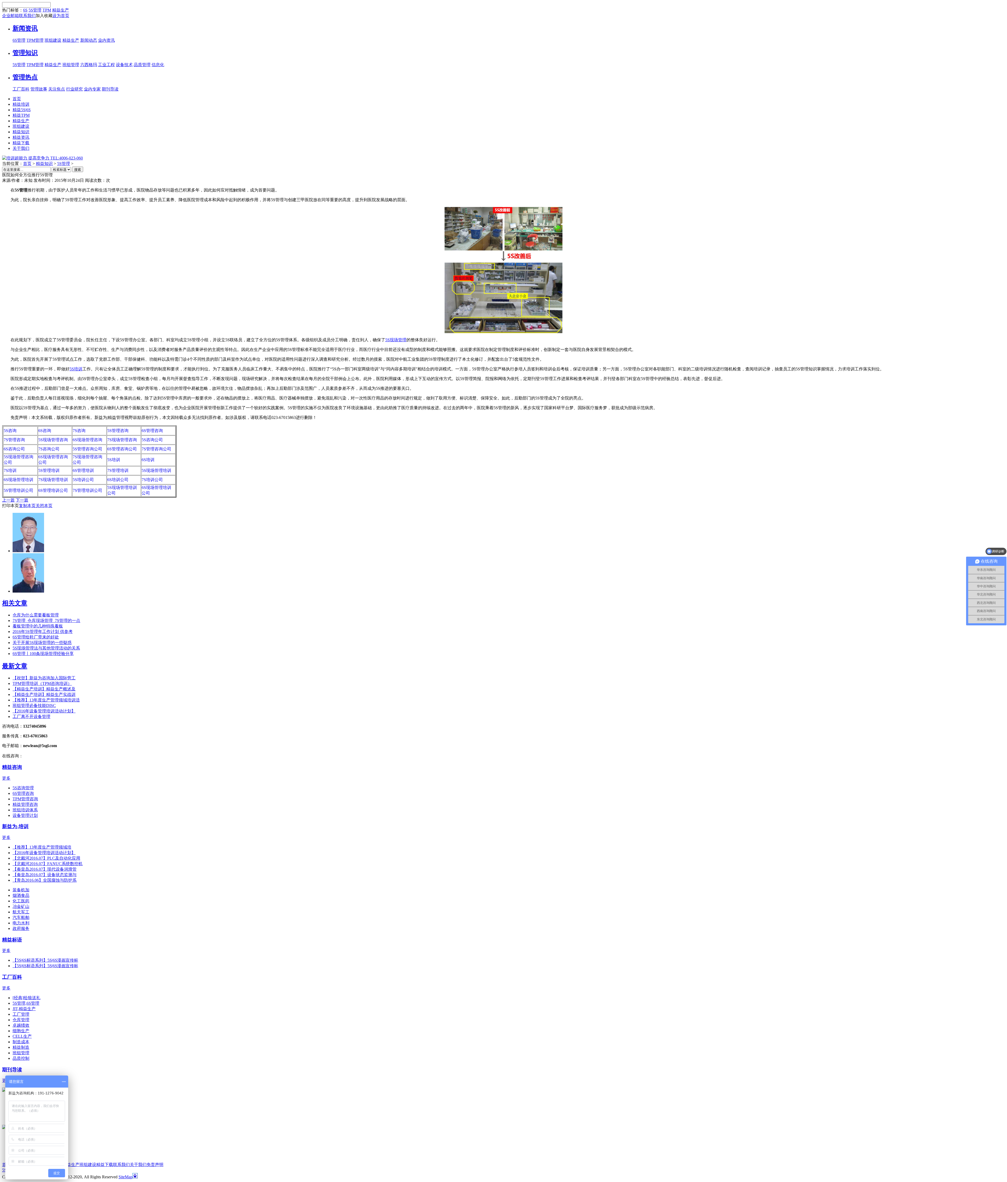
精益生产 (60, 10)
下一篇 (22, 500)
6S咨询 (44, 430)
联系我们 (27, 15)
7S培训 (10, 470)
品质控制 (21, 1058)
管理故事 (38, 89)
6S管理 (19, 40)
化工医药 (21, 901)
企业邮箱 (10, 15)
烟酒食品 (21, 895)
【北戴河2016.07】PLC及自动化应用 (46, 858)
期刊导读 (110, 89)
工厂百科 (21, 89)
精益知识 (44, 163)
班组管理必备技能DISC (34, 705)
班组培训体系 (25, 810)
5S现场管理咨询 (53, 440)
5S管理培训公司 (18, 490)
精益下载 (104, 1164)
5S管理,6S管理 (26, 1003)
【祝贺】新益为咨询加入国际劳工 (44, 678)
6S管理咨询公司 (122, 449)
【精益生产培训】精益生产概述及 (44, 689)
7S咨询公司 (49, 449)
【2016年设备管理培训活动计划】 (44, 711)
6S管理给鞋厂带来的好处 (36, 637)
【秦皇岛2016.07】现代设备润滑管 (45, 869)
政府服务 (21, 928)
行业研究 (74, 89)
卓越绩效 (21, 1025)
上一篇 (8, 500)
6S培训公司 (117, 479)
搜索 (77, 170)
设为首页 (60, 15)
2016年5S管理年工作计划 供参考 (43, 631)
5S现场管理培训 (156, 470)
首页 (27, 163)
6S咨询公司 (14, 449)
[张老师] (28, 551)
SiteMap (125, 1177)
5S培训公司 (83, 479)
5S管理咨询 (117, 430)
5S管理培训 (49, 470)
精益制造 (21, 1047)
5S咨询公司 (152, 440)
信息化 (158, 64)
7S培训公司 (152, 479)
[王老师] (28, 591)
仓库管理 (21, 1020)
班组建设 (53, 40)
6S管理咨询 (152, 430)
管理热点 (25, 77)
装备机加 (21, 890)
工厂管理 (21, 1014)
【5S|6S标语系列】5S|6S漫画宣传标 (45, 960)
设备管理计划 (25, 815)
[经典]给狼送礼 (26, 997)
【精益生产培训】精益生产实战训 (44, 694)
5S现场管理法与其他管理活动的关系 (46, 648)
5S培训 (113, 459)
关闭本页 (44, 505)
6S (25, 10)
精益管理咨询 (25, 804)
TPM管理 (35, 40)
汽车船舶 (21, 917)
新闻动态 (88, 40)
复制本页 (27, 505)
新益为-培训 (15, 826)
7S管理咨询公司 (156, 449)
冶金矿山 (21, 906)
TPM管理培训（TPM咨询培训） (42, 683)
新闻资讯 (25, 28)
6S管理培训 (83, 470)
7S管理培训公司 (87, 490)
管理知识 (25, 52)
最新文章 (14, 666)
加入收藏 (44, 15)
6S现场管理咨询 (87, 440)
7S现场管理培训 (53, 479)
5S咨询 (10, 430)
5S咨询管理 (23, 788)
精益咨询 (12, 767)
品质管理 (142, 64)
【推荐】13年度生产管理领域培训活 (46, 700)
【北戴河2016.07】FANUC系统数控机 (48, 863)
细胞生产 (21, 1031)
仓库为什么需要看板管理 (36, 615)
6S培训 (148, 459)
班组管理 (70, 64)
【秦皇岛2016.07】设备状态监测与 (45, 874)
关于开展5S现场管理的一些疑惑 (42, 642)
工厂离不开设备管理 (31, 716)
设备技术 (124, 64)
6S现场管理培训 (18, 479)
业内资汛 (106, 40)
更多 (6, 778)
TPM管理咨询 (25, 799)
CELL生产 (22, 1036)
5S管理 (35, 10)
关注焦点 (56, 89)
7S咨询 (79, 430)
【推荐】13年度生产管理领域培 (42, 847)
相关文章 (14, 603)
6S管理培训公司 (53, 490)
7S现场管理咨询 (122, 440)
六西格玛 (88, 64)
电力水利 (21, 923)
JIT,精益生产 (24, 1009)
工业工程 (106, 64)
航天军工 (21, 912)
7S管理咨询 (14, 440)
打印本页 (10, 505)
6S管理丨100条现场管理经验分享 (43, 653)
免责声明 (155, 1164)
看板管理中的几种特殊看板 (38, 626)
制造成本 (21, 1042)
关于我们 (138, 1164)
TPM (46, 10)
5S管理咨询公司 (87, 449)
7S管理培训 (117, 470)
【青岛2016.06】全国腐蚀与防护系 (45, 880)
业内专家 (92, 89)
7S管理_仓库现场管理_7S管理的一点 (46, 620)
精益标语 (12, 940)
